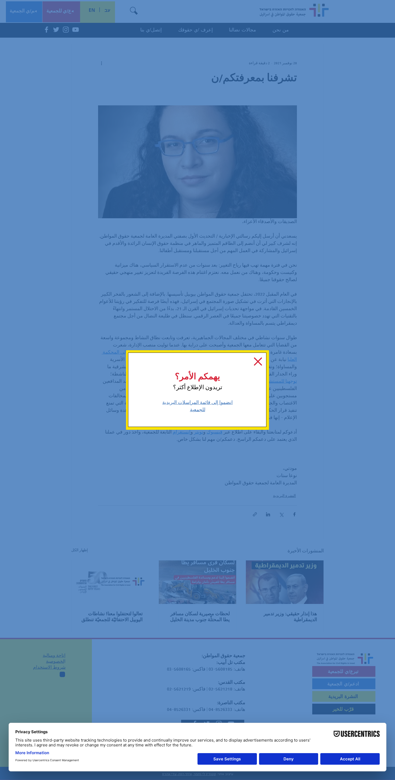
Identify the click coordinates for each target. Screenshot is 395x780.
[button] (258, 361)
